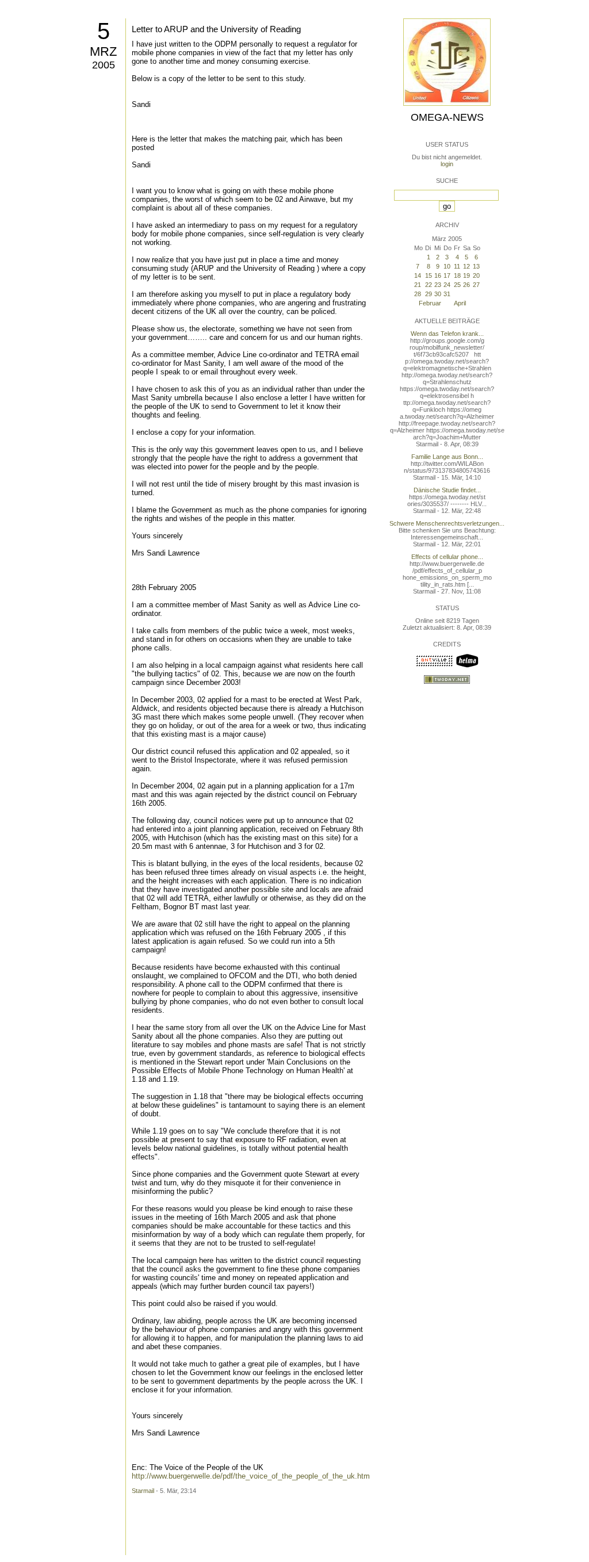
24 (446, 284)
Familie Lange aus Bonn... (447, 456)
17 (446, 275)
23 (437, 284)
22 (428, 284)
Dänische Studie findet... (447, 490)
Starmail (143, 1490)
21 (417, 284)
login (447, 163)
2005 (103, 65)
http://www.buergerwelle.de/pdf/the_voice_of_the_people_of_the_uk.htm (251, 1476)
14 (417, 275)
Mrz (103, 51)
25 (457, 284)
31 (446, 293)
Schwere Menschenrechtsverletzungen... (446, 523)
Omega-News (447, 117)
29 (428, 293)
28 (417, 293)
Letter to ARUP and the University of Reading (216, 29)
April (460, 303)
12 (466, 266)
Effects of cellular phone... (447, 556)
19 (466, 275)
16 (437, 275)
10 (446, 266)
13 (476, 266)
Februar (430, 303)
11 (457, 266)
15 (428, 275)
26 (466, 284)
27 (476, 284)
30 (437, 293)
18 (457, 275)
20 (476, 275)
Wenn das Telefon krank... (447, 333)
